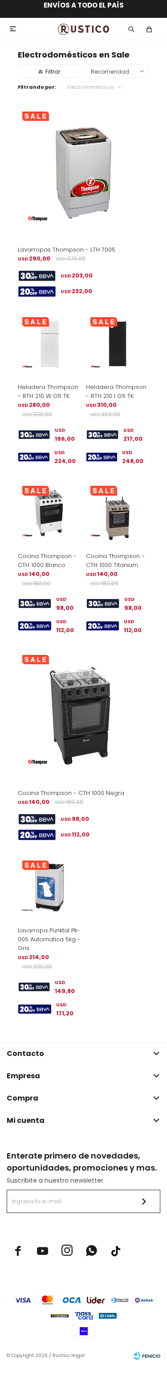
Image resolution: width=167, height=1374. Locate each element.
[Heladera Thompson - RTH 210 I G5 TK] (118, 345)
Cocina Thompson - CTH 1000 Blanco (47, 560)
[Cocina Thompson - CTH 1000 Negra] (83, 716)
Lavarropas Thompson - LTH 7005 (66, 249)
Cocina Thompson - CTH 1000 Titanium (115, 560)
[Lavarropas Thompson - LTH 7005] (83, 173)
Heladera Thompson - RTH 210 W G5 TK (48, 391)
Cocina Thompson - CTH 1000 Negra (71, 793)
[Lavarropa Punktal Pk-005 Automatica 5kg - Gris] (49, 888)
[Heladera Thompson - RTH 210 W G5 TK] (49, 345)
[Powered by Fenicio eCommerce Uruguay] (147, 1355)
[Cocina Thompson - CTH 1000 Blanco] (49, 513)
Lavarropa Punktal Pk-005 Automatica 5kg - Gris (49, 939)
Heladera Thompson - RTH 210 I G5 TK (116, 391)
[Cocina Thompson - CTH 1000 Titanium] (118, 513)
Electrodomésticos (90, 87)
